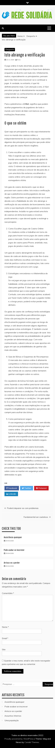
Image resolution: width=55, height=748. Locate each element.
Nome (5, 627)
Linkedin (12, 494)
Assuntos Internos (12, 715)
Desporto (9, 49)
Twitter (27, 488)
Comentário (8, 593)
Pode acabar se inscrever (14, 550)
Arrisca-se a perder (12, 562)
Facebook (12, 488)
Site (4, 649)
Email (5, 638)
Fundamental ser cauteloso (36, 517)
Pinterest (42, 488)
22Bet (26, 104)
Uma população (11, 720)
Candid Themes (32, 742)
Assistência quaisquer (13, 537)
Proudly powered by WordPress (19, 738)
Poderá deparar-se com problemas (22, 508)
